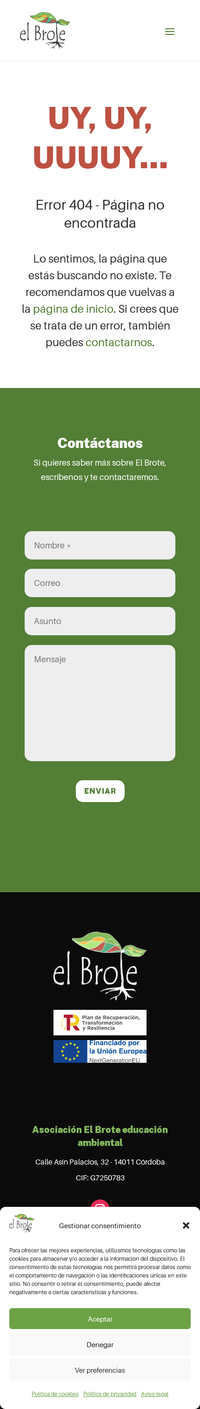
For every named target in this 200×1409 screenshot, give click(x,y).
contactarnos (119, 342)
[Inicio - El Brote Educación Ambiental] (45, 30)
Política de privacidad (109, 1393)
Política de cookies (55, 1393)
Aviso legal (154, 1393)
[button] (186, 1225)
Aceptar (100, 1319)
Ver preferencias (100, 1370)
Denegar (100, 1344)
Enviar (100, 791)
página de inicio (73, 309)
